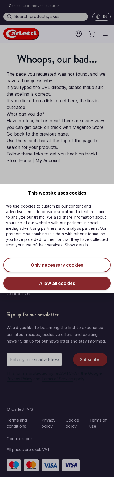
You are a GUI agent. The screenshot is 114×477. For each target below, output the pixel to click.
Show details (76, 245)
